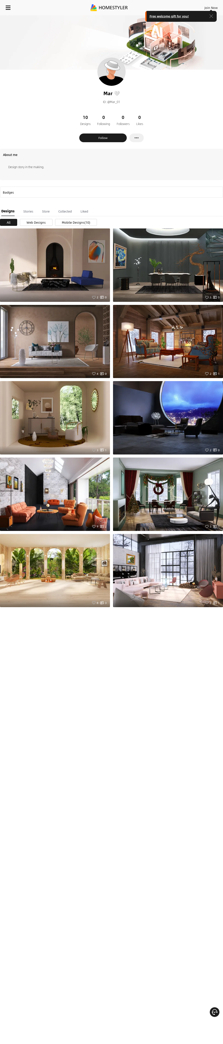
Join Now (211, 7)
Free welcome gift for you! (169, 16)
